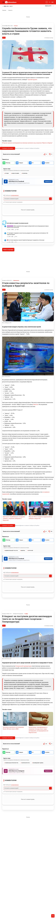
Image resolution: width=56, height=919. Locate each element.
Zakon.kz (35, 404)
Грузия (7, 173)
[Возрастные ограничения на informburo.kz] (46, 2)
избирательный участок (11, 550)
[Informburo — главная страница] (11, 2)
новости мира (15, 173)
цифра (26, 613)
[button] (49, 6)
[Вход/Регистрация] (49, 2)
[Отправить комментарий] (50, 198)
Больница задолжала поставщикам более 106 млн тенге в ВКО (13, 728)
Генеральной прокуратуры (23, 666)
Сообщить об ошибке (7, 148)
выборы (23, 550)
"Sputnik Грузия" (32, 79)
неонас (16, 25)
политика (24, 173)
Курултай (30, 550)
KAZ (53, 2)
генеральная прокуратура (11, 762)
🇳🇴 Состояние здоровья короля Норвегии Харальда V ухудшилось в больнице (25, 240)
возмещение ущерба (38, 762)
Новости (10, 10)
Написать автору (49, 37)
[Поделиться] (53, 916)
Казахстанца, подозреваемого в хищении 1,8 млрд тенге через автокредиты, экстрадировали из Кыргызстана (38, 729)
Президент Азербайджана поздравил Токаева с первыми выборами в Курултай (14, 518)
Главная (4, 10)
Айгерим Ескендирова (18, 613)
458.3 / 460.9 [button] (8, 6)
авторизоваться (15, 195)
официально (16, 280)
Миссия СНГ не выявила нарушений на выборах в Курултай (40, 517)
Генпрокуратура (26, 762)
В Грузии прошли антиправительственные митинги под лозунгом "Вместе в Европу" (27, 143)
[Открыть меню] (3, 2)
